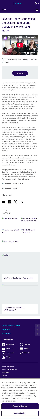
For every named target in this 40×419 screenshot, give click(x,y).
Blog (25, 348)
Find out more (20, 73)
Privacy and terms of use (9, 369)
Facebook (9, 344)
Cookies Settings (20, 413)
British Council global (8, 366)
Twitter (26, 344)
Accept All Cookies (20, 406)
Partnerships (6, 329)
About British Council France (11, 325)
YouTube (9, 348)
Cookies (4, 375)
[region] (20, 398)
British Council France (7, 3)
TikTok (26, 353)
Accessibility (5, 372)
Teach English (6, 333)
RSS (7, 357)
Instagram (9, 353)
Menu (4, 10)
